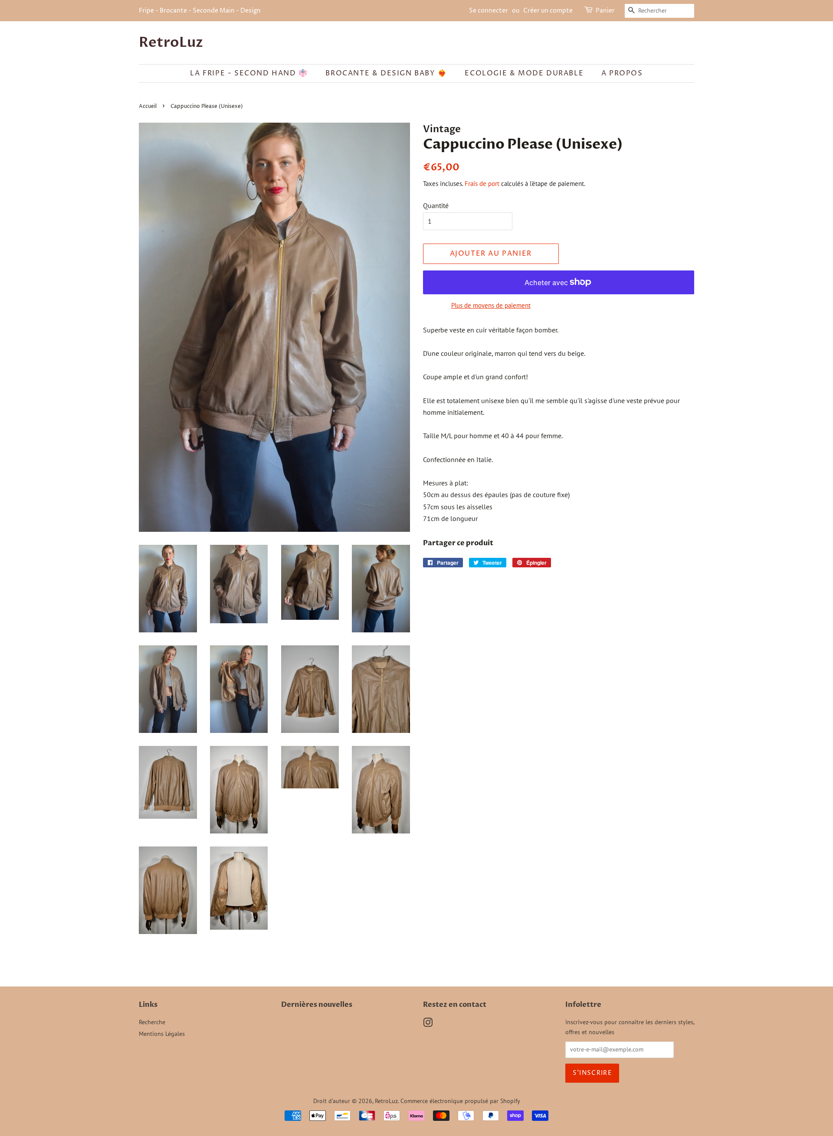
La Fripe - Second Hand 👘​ (249, 73)
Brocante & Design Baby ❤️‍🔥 (386, 73)
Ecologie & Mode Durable (524, 73)
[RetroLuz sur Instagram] (428, 1024)
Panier (605, 11)
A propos (622, 73)
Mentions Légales (162, 1034)
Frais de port (482, 183)
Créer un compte (548, 11)
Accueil (148, 106)
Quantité (436, 205)
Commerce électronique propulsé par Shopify (460, 1101)
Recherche (152, 1022)
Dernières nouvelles (316, 1004)
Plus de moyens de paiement (491, 305)
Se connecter (488, 11)
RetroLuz (171, 42)
